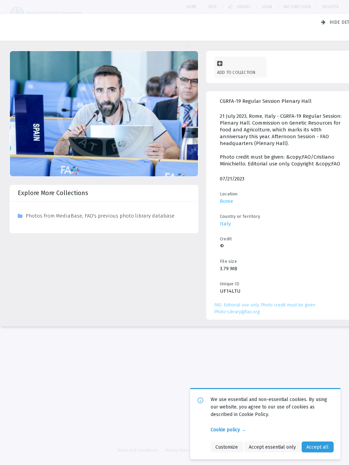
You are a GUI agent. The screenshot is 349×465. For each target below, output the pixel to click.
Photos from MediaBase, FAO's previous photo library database (100, 216)
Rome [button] (226, 201)
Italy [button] (225, 224)
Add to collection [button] (236, 72)
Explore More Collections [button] (53, 193)
